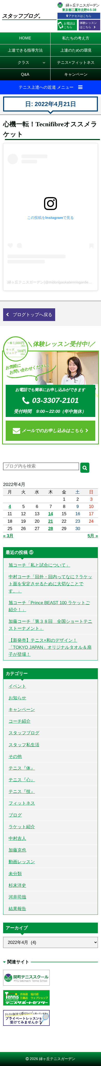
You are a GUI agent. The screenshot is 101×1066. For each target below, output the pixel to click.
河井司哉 (17, 897)
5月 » (93, 535)
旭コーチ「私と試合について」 (39, 565)
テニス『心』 (22, 779)
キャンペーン (76, 74)
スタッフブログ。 (23, 16)
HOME (25, 38)
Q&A (25, 74)
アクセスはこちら (80, 15)
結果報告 (17, 908)
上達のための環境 (75, 50)
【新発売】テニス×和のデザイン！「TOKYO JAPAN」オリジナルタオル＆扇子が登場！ (50, 647)
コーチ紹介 (20, 721)
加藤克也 (17, 850)
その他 (15, 756)
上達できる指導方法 (25, 50)
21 (50, 521)
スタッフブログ (24, 732)
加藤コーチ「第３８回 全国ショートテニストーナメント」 (50, 625)
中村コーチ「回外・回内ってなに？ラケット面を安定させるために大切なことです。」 (50, 583)
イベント (17, 686)
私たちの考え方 (75, 38)
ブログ (15, 815)
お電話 (69, 25)
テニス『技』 (22, 791)
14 (50, 513)
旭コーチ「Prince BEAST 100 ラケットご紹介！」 (49, 606)
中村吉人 (17, 838)
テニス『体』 (22, 768)
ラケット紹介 (22, 826)
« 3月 (8, 535)
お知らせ (17, 697)
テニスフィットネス (76, 62)
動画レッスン (22, 861)
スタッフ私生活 (24, 744)
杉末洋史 (17, 885)
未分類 (15, 873)
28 (50, 528)
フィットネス (22, 803)
